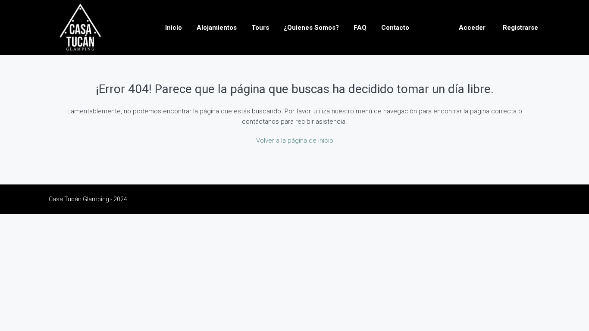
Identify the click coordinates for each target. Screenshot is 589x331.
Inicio (173, 27)
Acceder (472, 27)
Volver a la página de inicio (294, 140)
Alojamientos (217, 27)
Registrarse (520, 27)
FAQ (360, 27)
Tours (260, 27)
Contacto (395, 27)
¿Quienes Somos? (311, 27)
